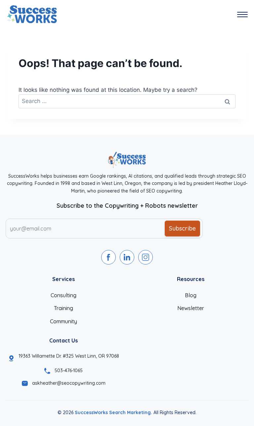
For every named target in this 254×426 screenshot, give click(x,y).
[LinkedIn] (127, 257)
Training (63, 308)
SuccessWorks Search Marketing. (113, 412)
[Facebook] (108, 257)
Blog (190, 295)
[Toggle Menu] (242, 14)
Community (63, 321)
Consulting (63, 295)
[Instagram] (145, 257)
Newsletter (190, 308)
